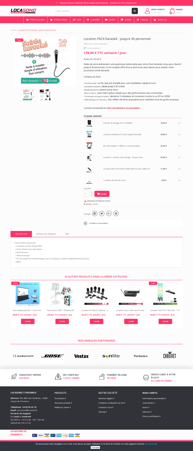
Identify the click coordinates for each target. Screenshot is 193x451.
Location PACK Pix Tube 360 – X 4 (164, 310)
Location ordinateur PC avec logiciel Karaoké (122, 134)
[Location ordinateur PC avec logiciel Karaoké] (89, 134)
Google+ (108, 213)
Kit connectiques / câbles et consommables (121, 146)
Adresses (146, 412)
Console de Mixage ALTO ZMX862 (117, 123)
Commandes (148, 403)
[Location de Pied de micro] (89, 180)
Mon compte (149, 392)
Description (21, 234)
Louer (103, 193)
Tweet (101, 213)
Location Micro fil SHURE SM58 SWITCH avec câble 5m (126, 168)
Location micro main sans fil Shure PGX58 (131, 310)
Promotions (59, 398)
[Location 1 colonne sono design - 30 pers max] (89, 157)
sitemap (102, 412)
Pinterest (116, 213)
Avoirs (145, 407)
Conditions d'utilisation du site (111, 403)
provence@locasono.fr (27, 410)
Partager (94, 213)
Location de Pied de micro (114, 180)
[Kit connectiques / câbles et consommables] (89, 146)
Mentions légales (105, 398)
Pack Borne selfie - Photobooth (60, 310)
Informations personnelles (153, 398)
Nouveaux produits (62, 403)
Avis (67, 234)
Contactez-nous (105, 407)
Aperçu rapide (28, 294)
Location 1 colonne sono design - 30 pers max (123, 157)
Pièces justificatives (151, 416)
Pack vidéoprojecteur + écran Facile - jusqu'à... (28, 310)
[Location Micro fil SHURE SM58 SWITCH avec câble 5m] (89, 168)
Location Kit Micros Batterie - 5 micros (96, 310)
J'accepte (95, 447)
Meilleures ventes (62, 407)
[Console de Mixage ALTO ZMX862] (89, 123)
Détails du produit (46, 234)
